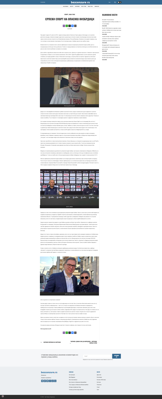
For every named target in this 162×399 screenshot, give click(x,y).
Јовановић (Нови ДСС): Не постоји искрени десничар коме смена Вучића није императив (111, 55)
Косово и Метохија (101, 379)
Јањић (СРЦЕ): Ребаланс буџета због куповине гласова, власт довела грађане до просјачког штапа (111, 38)
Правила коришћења (46, 377)
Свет (98, 389)
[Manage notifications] (3, 396)
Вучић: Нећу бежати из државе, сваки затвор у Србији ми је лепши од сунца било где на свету (111, 30)
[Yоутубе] (42, 381)
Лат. (110, 2)
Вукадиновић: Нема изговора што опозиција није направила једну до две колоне (111, 47)
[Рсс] (55, 381)
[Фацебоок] (47, 381)
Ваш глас (72, 14)
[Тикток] (53, 381)
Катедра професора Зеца (75, 387)
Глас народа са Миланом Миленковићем (78, 384)
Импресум (43, 375)
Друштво (99, 374)
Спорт (66, 14)
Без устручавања (73, 379)
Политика (99, 384)
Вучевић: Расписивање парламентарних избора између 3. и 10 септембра (111, 21)
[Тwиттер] (45, 381)
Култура (99, 382)
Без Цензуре (72, 374)
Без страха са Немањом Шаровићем (77, 382)
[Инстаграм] (50, 381)
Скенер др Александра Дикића (76, 389)
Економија (99, 377)
